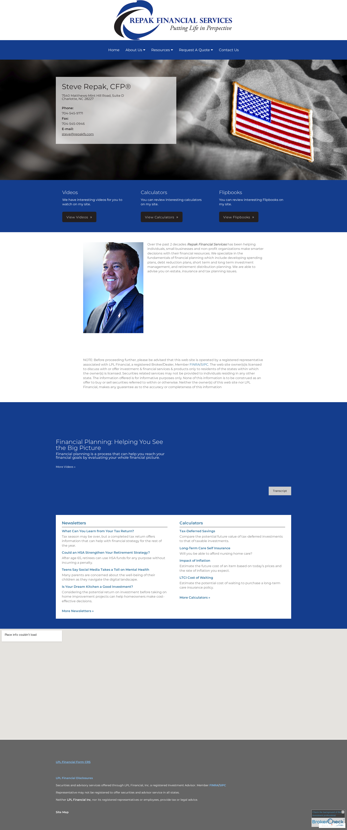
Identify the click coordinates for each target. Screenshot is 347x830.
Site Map (62, 812)
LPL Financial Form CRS (73, 762)
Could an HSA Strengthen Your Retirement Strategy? (106, 552)
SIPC (204, 364)
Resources (160, 50)
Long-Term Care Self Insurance (205, 548)
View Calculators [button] (159, 217)
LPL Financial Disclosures (74, 778)
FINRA (195, 364)
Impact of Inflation (195, 560)
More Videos (66, 466)
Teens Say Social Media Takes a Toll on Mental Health (105, 570)
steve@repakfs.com (78, 134)
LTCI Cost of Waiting (196, 578)
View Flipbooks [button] (236, 217)
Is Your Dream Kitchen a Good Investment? (97, 587)
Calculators (191, 523)
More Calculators (195, 597)
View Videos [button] (77, 217)
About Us (134, 50)
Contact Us (229, 50)
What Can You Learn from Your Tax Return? (98, 531)
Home (113, 50)
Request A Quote (194, 50)
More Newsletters (78, 611)
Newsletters (74, 523)
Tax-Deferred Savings (197, 531)
